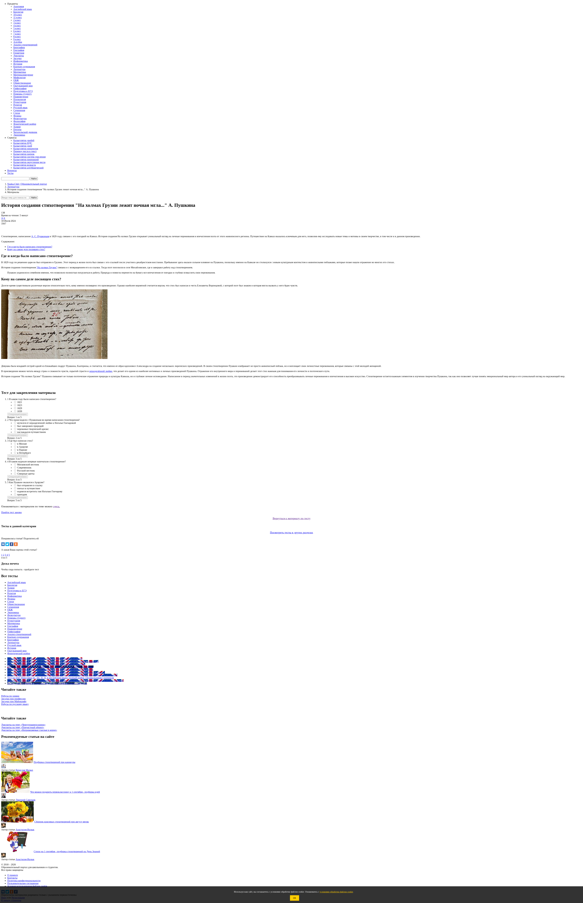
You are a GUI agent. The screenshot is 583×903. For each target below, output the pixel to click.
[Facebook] (11, 544)
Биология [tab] (12, 585)
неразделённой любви (100, 371)
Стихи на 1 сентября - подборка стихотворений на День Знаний (67, 851)
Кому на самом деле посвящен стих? (26, 249)
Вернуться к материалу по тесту (291, 518)
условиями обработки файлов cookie (336, 892)
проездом (22, 494)
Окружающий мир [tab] (17, 650)
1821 (19, 402)
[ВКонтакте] (3, 544)
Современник (24, 467)
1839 (19, 411)
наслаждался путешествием (31, 432)
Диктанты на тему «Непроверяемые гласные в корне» (29, 730)
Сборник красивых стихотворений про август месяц (61, 821)
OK (294, 898)
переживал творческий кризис (33, 429)
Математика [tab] (13, 623)
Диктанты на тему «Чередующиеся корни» (23, 724)
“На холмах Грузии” (46, 267)
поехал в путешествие (28, 488)
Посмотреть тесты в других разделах (291, 532)
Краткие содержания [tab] (18, 637)
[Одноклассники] (16, 544)
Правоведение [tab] (14, 629)
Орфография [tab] (13, 631)
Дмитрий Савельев (25, 800)
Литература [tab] (13, 642)
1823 (19, 405)
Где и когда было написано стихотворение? (29, 246)
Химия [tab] (10, 588)
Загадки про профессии (13, 698)
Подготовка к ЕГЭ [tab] (17, 590)
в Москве (22, 443)
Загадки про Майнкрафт (13, 701)
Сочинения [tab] (13, 607)
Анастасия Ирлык (25, 829)
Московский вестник (28, 464)
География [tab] (12, 626)
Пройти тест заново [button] (11, 512)
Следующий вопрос (18, 414)
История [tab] (11, 648)
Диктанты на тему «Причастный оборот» (22, 727)
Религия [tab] (11, 593)
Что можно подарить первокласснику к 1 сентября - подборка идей (65, 792)
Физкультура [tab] (13, 615)
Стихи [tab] (10, 601)
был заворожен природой (30, 426)
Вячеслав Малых (24, 770)
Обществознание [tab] (16, 604)
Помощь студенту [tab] (16, 618)
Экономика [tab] (13, 612)
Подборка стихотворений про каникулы (54, 762)
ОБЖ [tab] (10, 609)
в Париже (22, 450)
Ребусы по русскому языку (15, 704)
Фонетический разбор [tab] (18, 653)
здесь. (56, 506)
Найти (34, 197)
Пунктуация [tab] (13, 620)
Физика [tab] (11, 598)
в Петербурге (24, 453)
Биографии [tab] (13, 639)
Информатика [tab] (14, 596)
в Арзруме (22, 447)
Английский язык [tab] (16, 582)
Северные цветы (25, 473)
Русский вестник (26, 470)
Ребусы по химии (10, 696)
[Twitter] (7, 544)
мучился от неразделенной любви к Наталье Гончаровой (46, 423)
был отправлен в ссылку (30, 485)
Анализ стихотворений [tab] (19, 634)
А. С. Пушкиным (40, 236)
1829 (19, 408)
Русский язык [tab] (14, 645)
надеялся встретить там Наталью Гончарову (39, 491)
